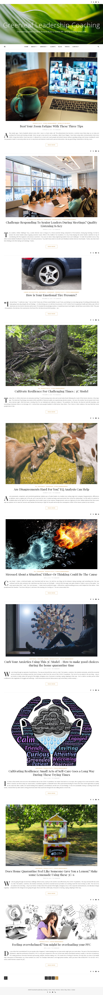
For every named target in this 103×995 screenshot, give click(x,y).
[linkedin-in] (93, 2)
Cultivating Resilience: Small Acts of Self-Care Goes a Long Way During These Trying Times (51, 773)
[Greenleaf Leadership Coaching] (51, 24)
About (33, 46)
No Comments (57, 129)
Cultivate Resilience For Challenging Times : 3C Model (51, 391)
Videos (67, 46)
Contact (75, 46)
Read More (51, 145)
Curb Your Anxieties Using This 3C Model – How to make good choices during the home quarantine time (51, 663)
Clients (52, 46)
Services (43, 46)
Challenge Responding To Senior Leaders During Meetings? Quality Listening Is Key (51, 224)
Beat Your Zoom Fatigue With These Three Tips (51, 126)
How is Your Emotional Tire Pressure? (51, 295)
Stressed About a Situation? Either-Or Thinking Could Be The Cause (51, 574)
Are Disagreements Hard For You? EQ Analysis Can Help (51, 489)
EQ (27, 219)
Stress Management (50, 123)
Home (26, 46)
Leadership (47, 219)
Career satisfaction (31, 292)
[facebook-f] (91, 2)
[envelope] (96, 2)
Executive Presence (36, 219)
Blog (60, 46)
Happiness (42, 292)
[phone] (98, 2)
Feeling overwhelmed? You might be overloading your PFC (51, 944)
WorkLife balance (64, 123)
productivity (37, 123)
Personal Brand (43, 659)
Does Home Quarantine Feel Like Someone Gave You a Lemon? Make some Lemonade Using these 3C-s (51, 873)
